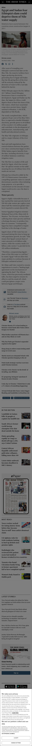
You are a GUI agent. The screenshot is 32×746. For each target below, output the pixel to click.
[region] (16, 717)
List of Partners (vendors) (8, 733)
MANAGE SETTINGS (16, 742)
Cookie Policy (15, 712)
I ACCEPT (16, 738)
